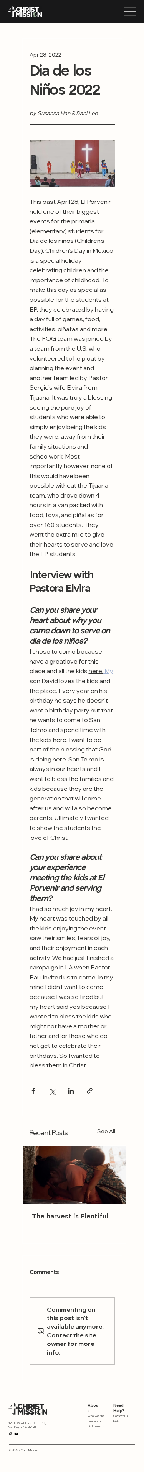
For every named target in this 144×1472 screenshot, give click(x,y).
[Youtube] (16, 1434)
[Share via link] (89, 1091)
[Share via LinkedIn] (70, 1091)
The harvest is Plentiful (70, 1216)
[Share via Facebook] (33, 1091)
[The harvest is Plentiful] (74, 1175)
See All (106, 1131)
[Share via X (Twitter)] (52, 1091)
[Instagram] (11, 1434)
